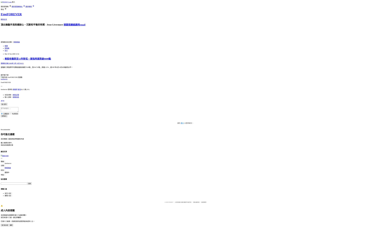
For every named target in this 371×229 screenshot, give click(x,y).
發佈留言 (4, 116)
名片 (6, 50)
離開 (11, 225)
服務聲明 (203, 202)
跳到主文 (4, 19)
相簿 (6, 46)
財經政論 (17, 42)
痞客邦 (15, 89)
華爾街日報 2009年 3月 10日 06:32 (12, 63)
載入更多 (4, 104)
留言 (19, 89)
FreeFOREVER (11, 14)
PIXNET (171, 202)
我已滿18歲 (5, 225)
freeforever (4, 79)
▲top (2, 100)
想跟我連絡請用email (74, 24)
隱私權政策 (196, 202)
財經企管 (16, 95)
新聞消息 (16, 97)
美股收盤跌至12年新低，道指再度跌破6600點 (28, 58)
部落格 (7, 48)
